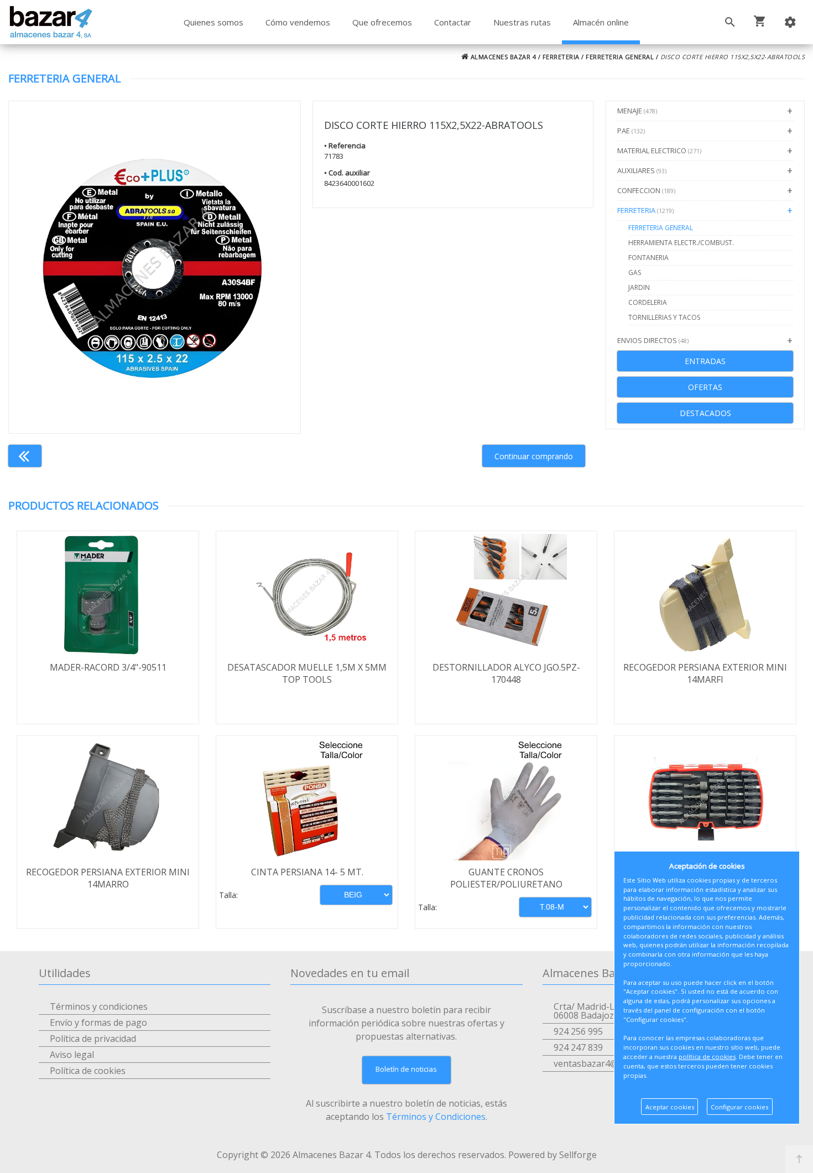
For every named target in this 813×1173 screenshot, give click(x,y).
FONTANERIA (648, 257)
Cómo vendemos (297, 22)
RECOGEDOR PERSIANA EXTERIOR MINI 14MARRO (108, 878)
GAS (634, 272)
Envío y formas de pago (98, 1022)
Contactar (452, 22)
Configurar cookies (739, 1107)
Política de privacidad (93, 1038)
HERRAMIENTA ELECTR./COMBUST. (681, 242)
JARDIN (639, 287)
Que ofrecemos (382, 22)
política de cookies (707, 1056)
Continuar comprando (533, 456)
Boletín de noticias (406, 1069)
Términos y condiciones (99, 1006)
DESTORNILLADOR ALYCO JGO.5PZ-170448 (506, 673)
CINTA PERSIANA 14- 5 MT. (307, 872)
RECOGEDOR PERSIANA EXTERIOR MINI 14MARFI (705, 673)
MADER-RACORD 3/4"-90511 (108, 667)
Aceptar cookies (669, 1107)
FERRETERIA (561, 57)
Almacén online (601, 22)
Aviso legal (72, 1055)
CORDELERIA (647, 302)
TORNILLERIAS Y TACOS (664, 317)
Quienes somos (213, 22)
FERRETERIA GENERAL (620, 57)
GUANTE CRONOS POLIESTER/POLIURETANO (506, 878)
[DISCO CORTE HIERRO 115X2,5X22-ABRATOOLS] (154, 267)
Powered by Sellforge (552, 1155)
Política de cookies (88, 1071)
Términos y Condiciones (436, 1116)
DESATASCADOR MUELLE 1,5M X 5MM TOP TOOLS (307, 673)
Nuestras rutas (522, 22)
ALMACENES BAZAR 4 (502, 57)
